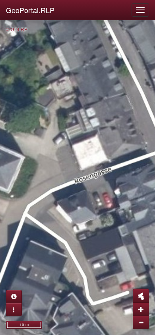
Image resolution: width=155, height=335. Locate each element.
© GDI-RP (16, 29)
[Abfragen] (14, 296)
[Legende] (14, 309)
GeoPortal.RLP (30, 10)
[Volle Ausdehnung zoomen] (141, 296)
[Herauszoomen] (141, 322)
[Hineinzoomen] (141, 309)
